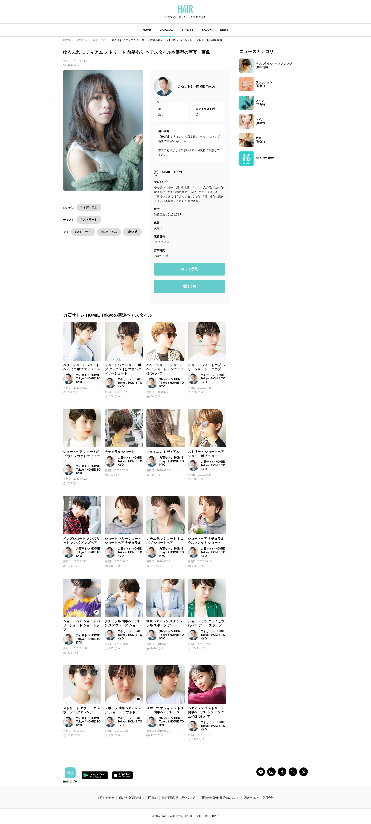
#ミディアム (109, 231)
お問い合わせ (105, 797)
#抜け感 (132, 231)
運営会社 (268, 797)
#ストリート (83, 231)
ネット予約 (189, 269)
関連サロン (251, 797)
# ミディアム (89, 207)
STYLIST (187, 29)
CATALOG (166, 29)
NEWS (224, 29)
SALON (206, 29)
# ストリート (89, 219)
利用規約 (151, 797)
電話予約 (189, 286)
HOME (147, 29)
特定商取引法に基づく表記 (178, 797)
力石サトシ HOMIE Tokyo (196, 86)
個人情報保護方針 (130, 797)
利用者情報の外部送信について (219, 797)
